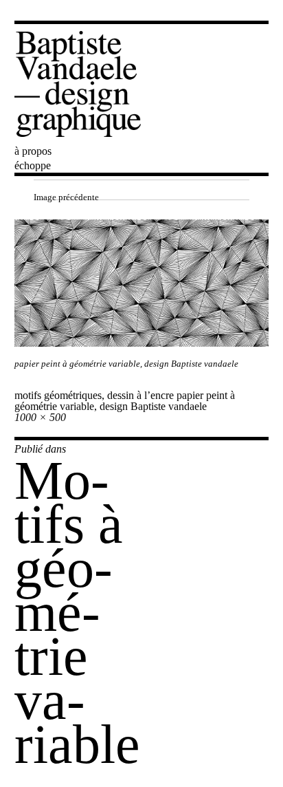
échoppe (32, 165)
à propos (33, 151)
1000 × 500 (40, 417)
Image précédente (66, 197)
